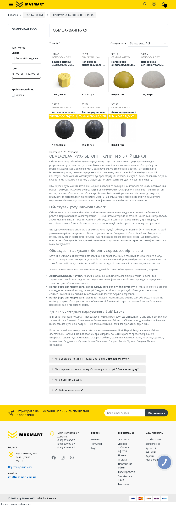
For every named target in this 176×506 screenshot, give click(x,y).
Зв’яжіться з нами (125, 477)
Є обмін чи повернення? (69, 390)
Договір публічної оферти (123, 447)
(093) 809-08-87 (66, 443)
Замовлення (153, 443)
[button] (145, 4)
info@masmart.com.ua (22, 477)
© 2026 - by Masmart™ (22, 498)
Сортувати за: (118, 43)
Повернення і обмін (125, 465)
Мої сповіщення (155, 459)
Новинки (95, 439)
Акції (93, 448)
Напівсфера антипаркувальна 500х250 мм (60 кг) (93, 63)
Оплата (122, 459)
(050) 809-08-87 (66, 447)
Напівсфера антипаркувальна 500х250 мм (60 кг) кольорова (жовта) (122, 63)
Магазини (123, 484)
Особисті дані (153, 439)
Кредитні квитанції (151, 449)
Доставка (123, 439)
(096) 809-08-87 (66, 440)
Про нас (122, 455)
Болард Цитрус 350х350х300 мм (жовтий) (62, 63)
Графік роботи (126, 471)
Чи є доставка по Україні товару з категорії (92, 358)
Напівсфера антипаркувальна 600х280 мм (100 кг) (153, 63)
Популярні (96, 443)
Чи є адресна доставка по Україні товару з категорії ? (96, 369)
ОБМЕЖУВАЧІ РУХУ (24, 29)
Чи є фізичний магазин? (68, 379)
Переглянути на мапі (20, 467)
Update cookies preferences (15, 504)
